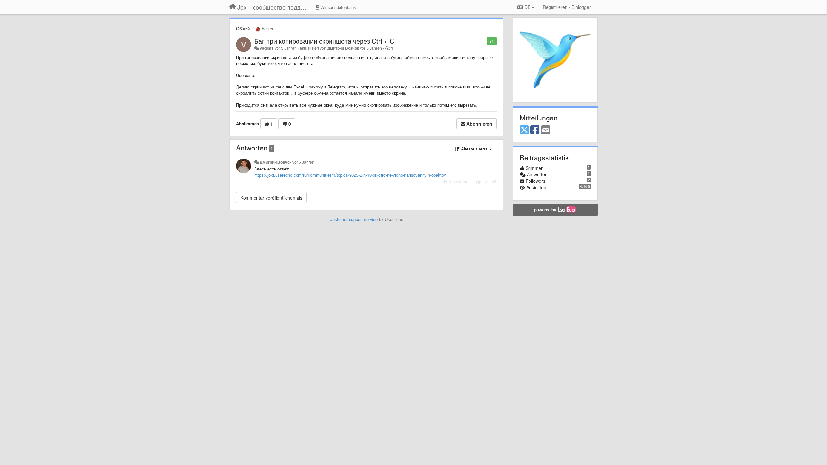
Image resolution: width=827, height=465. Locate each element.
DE (527, 7)
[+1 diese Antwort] (478, 182)
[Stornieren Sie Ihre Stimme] (486, 182)
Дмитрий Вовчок (343, 48)
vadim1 (267, 48)
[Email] (545, 130)
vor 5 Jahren (303, 162)
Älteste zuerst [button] (474, 149)
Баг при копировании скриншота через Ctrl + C (324, 41)
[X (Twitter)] (524, 130)
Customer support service (354, 219)
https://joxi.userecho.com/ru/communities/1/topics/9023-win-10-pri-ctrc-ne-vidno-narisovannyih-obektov (350, 175)
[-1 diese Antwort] (494, 182)
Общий (243, 29)
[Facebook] (534, 130)
